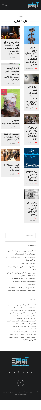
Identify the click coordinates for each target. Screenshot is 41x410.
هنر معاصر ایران (30, 334)
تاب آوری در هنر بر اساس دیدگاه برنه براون (22, 251)
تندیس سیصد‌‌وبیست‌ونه (10, 122)
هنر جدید (23, 332)
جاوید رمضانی (33, 218)
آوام (36, 68)
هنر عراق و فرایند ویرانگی (27, 263)
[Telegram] (23, 372)
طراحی (16, 313)
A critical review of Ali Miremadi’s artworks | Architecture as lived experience (24, 282)
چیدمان (16, 337)
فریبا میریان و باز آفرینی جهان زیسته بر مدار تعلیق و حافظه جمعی (21, 274)
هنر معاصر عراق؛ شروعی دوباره (25, 254)
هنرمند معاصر (13, 334)
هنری (22, 337)
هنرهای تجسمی (30, 337)
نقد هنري (22, 327)
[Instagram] (27, 372)
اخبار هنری (20, 305)
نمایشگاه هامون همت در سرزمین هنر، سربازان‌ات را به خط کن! (31, 96)
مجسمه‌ (19, 318)
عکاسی (33, 316)
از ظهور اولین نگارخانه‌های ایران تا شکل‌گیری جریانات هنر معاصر (31, 56)
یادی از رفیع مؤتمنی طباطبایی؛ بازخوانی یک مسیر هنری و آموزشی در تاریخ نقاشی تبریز (22, 288)
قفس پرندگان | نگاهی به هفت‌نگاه (11, 168)
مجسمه (33, 318)
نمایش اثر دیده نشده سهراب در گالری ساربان (11, 137)
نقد (16, 324)
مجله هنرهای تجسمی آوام (27, 321)
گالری (10, 337)
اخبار (26, 305)
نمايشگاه (15, 327)
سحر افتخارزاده (30, 313)
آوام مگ (32, 305)
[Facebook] (32, 372)
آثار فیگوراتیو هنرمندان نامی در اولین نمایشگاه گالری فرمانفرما (11, 74)
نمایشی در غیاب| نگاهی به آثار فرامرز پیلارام (32, 209)
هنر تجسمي (31, 332)
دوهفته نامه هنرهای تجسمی (18, 310)
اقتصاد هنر (12, 305)
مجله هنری (15, 321)
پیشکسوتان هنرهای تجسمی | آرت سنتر (31, 176)
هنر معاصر (16, 332)
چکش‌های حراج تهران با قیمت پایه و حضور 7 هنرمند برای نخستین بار (11, 48)
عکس (21, 316)
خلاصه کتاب (31, 310)
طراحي (22, 313)
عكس (11, 313)
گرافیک (25, 340)
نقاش (8, 321)
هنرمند (22, 334)
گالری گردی (32, 340)
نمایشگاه (32, 329)
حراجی (15, 308)
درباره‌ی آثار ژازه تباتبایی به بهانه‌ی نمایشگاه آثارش (31, 133)
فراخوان (15, 316)
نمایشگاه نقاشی (23, 329)
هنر (16, 329)
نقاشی (33, 324)
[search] (8, 235)
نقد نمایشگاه (31, 327)
